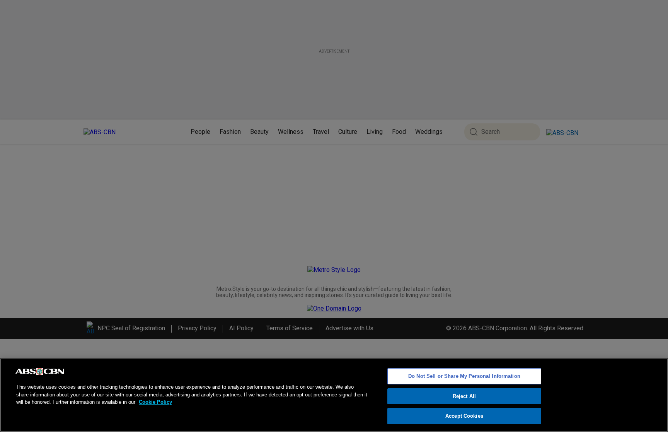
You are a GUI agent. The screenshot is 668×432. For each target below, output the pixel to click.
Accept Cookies (464, 416)
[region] (334, 395)
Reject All (464, 396)
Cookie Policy (155, 402)
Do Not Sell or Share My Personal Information (464, 376)
